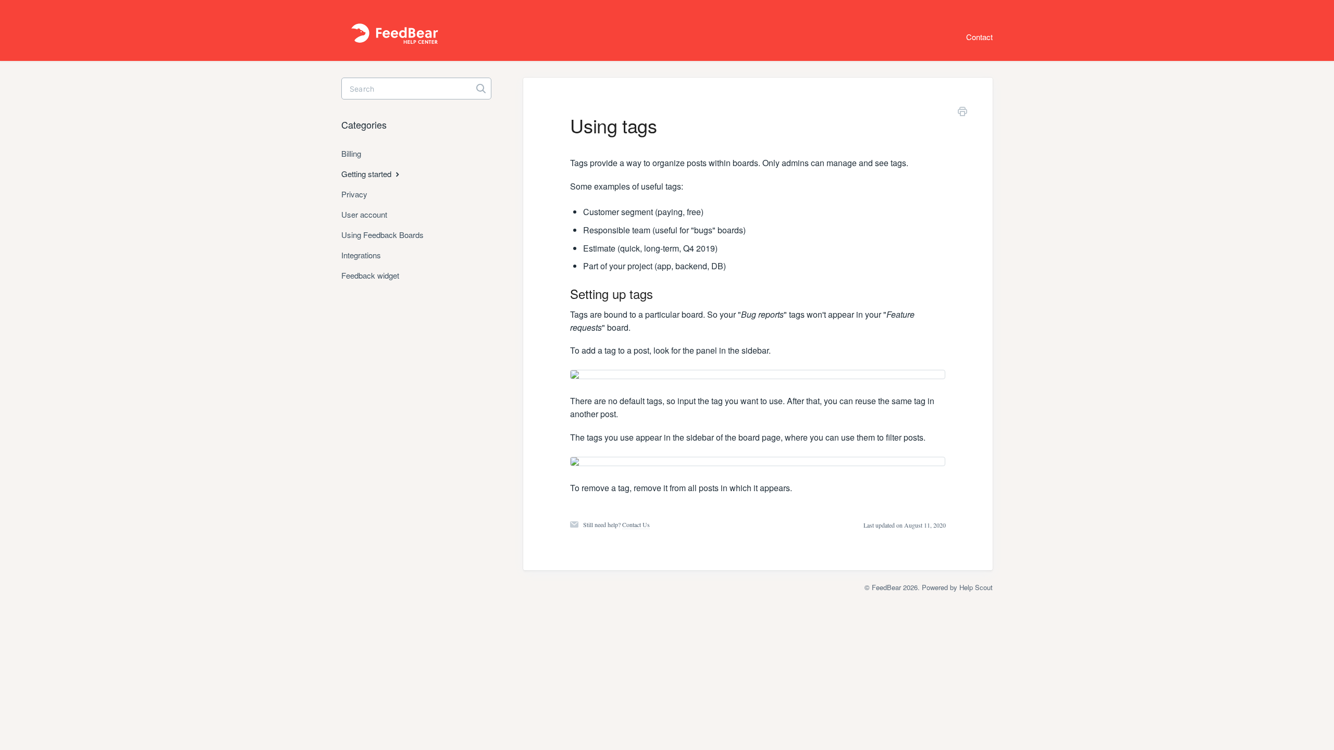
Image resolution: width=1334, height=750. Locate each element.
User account (364, 214)
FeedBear (886, 587)
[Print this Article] (962, 113)
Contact (979, 36)
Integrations (361, 254)
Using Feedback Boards (382, 234)
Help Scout (976, 587)
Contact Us (636, 524)
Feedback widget (370, 275)
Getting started (367, 173)
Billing (351, 153)
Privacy (354, 194)
